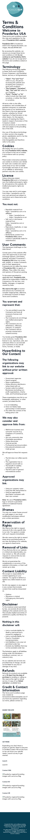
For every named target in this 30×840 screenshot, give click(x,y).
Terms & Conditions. (15, 833)
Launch (5, 765)
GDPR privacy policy (18, 832)
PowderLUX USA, (9, 824)
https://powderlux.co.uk (18, 217)
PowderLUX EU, (8, 825)
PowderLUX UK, (16, 825)
